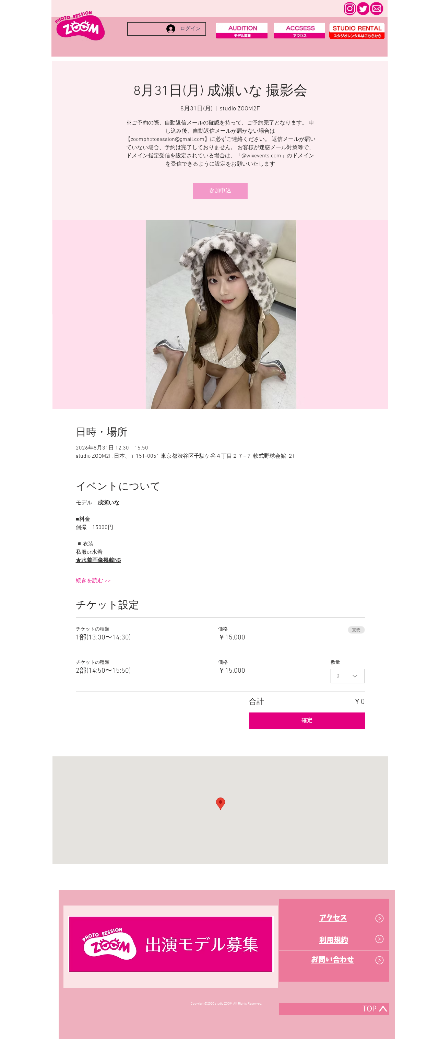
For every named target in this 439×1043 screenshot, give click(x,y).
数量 (335, 663)
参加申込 (220, 191)
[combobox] (348, 676)
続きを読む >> (93, 580)
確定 (306, 720)
